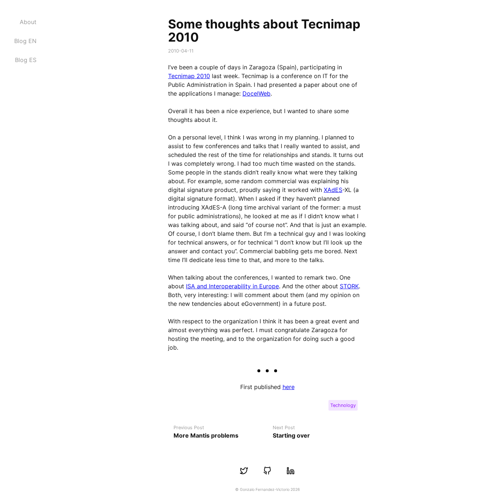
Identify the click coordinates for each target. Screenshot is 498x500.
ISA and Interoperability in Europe (232, 286)
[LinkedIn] (290, 471)
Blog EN (25, 41)
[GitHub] (267, 471)
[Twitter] (244, 471)
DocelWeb (256, 93)
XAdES (333, 189)
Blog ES (25, 60)
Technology (343, 405)
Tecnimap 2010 (189, 76)
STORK (349, 286)
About (28, 22)
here (289, 387)
